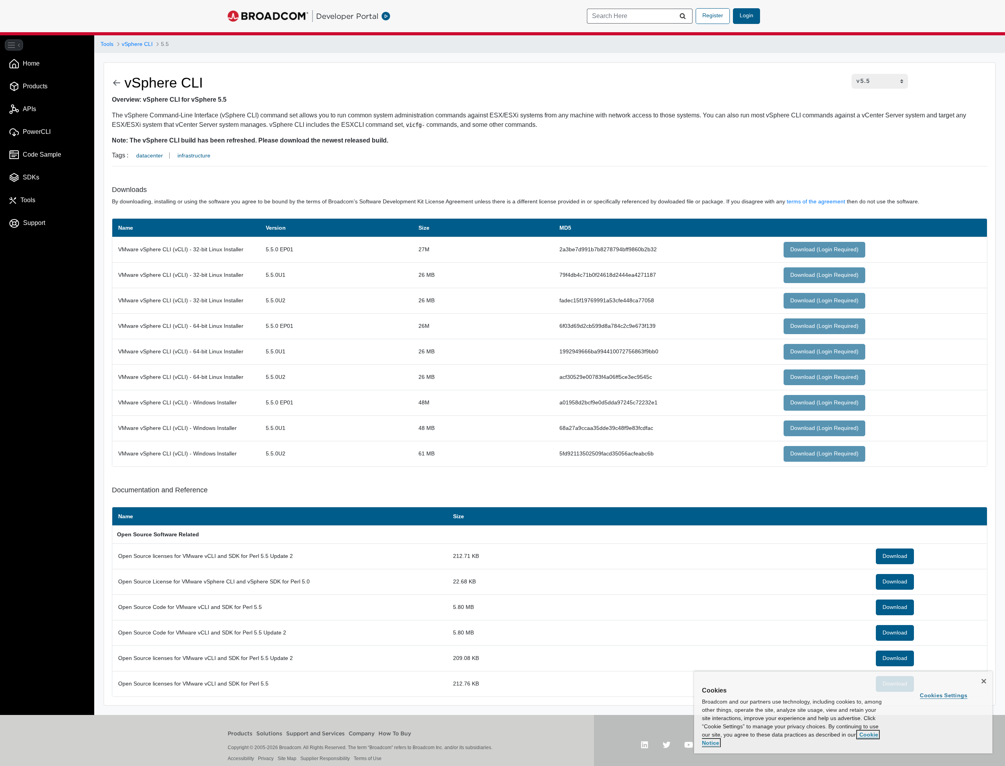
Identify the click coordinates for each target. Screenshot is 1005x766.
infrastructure (193, 155)
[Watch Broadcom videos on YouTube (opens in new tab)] (689, 744)
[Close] (983, 681)
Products (240, 733)
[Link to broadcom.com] (268, 16)
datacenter (149, 155)
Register (712, 15)
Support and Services (315, 733)
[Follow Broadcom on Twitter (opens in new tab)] (667, 744)
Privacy (266, 758)
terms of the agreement (816, 201)
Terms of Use (368, 758)
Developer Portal (347, 16)
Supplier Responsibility (325, 758)
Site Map (287, 758)
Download (895, 556)
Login (746, 15)
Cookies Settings (943, 695)
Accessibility (241, 758)
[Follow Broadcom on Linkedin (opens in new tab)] (645, 744)
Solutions (269, 733)
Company (362, 733)
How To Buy (394, 733)
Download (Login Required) (824, 249)
